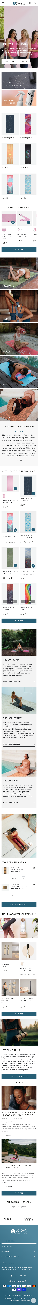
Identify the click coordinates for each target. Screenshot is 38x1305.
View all (19, 249)
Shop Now (16, 64)
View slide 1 (3, 66)
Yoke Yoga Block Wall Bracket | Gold (9, 956)
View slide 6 (34, 66)
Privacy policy (31, 1290)
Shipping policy (25, 1292)
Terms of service (14, 1292)
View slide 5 (28, 66)
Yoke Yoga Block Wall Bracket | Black (27, 993)
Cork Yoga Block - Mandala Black (19, 879)
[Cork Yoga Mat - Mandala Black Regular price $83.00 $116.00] (6, 826)
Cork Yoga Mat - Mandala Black (18, 862)
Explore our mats (19, 1068)
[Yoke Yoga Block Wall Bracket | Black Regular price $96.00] (23, 923)
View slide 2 (9, 66)
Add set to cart (19, 896)
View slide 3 (16, 66)
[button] (30, 3)
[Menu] (2, 3)
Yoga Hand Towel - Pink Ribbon (7, 236)
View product (15, 522)
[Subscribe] (35, 1255)
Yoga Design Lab (16, 1287)
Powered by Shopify (9, 1290)
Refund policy (21, 1290)
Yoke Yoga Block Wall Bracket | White (9, 993)
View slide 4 (22, 66)
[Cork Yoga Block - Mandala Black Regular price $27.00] (30, 836)
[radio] (4, 229)
